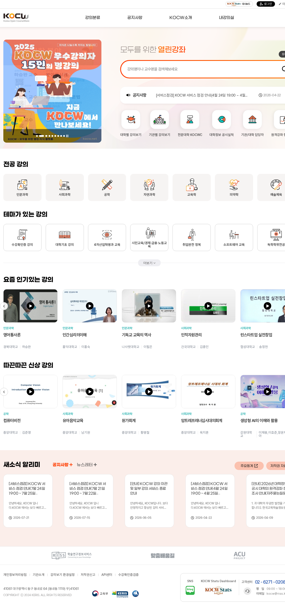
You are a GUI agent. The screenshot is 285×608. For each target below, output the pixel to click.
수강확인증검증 (128, 575)
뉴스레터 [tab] (85, 464)
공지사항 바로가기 (71, 464)
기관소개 (38, 575)
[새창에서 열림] (71, 555)
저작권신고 (88, 575)
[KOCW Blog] (190, 590)
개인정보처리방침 (15, 575)
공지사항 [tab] (60, 464)
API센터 (106, 575)
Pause (67, 136)
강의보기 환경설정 (62, 575)
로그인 (268, 4)
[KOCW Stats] (218, 590)
